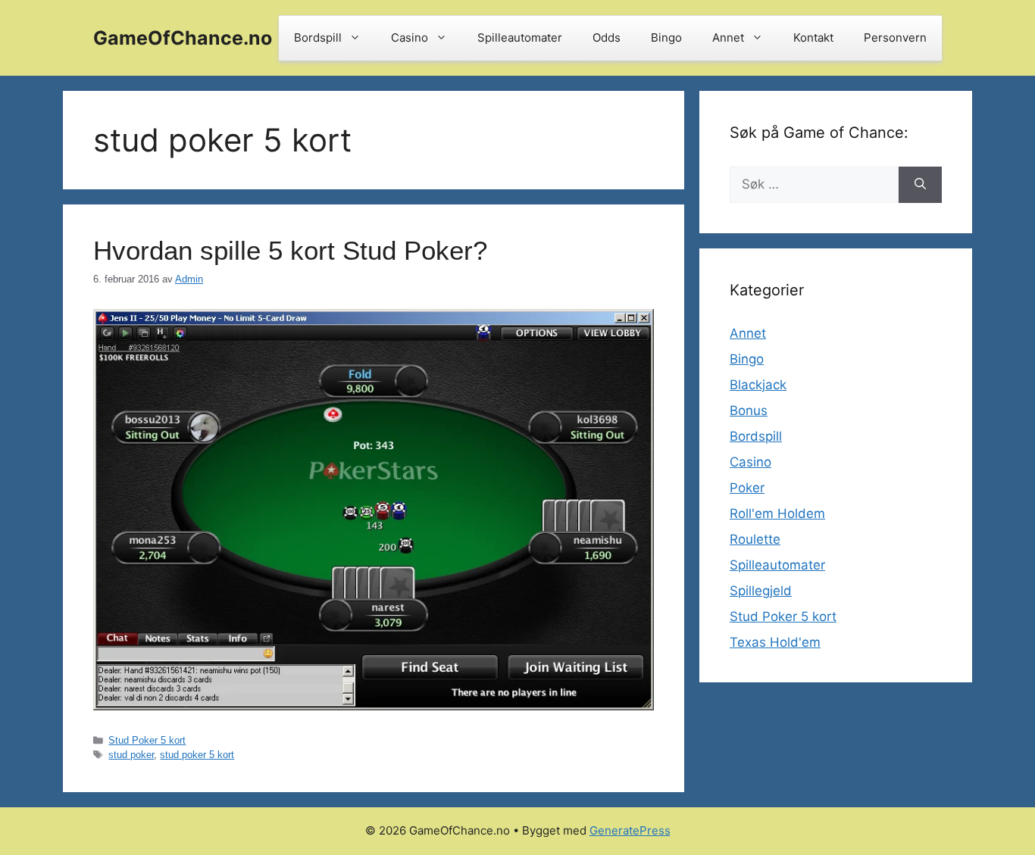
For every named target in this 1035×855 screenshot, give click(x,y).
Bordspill (318, 37)
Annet (728, 37)
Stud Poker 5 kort (147, 740)
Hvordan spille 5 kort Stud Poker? (290, 250)
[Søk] (920, 185)
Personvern (895, 37)
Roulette (755, 539)
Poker (747, 487)
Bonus (749, 410)
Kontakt (813, 37)
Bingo (666, 37)
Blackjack (758, 384)
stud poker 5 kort (197, 754)
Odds (607, 37)
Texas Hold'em (775, 642)
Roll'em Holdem (777, 513)
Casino (409, 37)
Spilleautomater (519, 37)
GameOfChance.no (182, 38)
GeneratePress (630, 830)
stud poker (131, 754)
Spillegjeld (761, 590)
